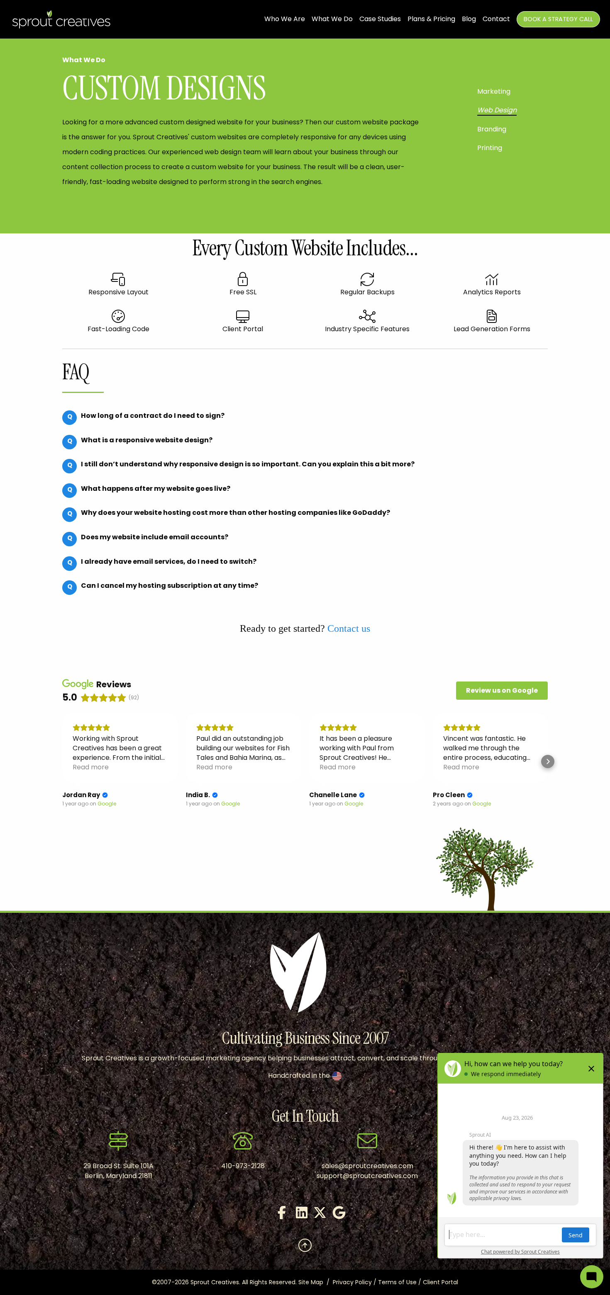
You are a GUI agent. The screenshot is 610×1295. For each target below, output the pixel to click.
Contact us (348, 628)
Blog (469, 19)
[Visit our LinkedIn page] (296, 1215)
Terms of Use (397, 1282)
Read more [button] (91, 767)
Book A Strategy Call (558, 19)
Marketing (493, 91)
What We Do (332, 19)
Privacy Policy (352, 1282)
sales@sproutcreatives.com (367, 1166)
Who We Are (284, 19)
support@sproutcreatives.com (367, 1176)
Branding (491, 129)
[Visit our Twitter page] (314, 1215)
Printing (489, 148)
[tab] (143, 422)
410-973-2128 (243, 1166)
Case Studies (380, 19)
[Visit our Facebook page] (277, 1215)
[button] (62, 761)
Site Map (310, 1282)
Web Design (497, 110)
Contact (496, 19)
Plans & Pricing (431, 19)
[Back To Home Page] (62, 19)
